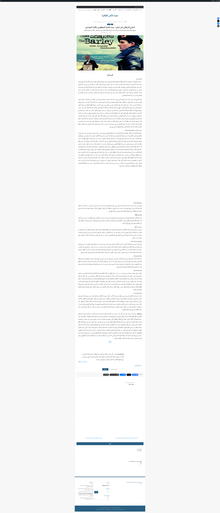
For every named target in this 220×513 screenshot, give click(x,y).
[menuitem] (219, 1)
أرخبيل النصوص (134, 10)
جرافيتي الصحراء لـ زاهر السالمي (83, 492)
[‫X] (130, 384)
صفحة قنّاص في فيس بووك (110, 3)
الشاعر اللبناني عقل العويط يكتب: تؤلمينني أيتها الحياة (86, 498)
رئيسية (140, 10)
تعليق (110, 443)
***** (110, 342)
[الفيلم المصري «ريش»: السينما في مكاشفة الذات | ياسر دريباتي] (134, 456)
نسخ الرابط (105, 369)
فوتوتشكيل (139, 397)
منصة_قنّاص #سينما (137, 365)
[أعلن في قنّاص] (110, 471)
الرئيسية (124, 22)
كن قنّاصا (102, 10)
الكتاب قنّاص (108, 10)
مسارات (114, 10)
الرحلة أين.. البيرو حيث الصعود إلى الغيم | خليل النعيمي (86, 495)
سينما (117, 22)
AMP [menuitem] (212, 0)
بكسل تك (101, 507)
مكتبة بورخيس (127, 10)
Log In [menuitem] (217, 0)
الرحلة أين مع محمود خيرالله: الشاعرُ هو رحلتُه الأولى (86, 486)
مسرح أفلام (120, 22)
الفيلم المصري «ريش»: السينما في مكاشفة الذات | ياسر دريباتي (135, 462)
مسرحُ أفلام (120, 10)
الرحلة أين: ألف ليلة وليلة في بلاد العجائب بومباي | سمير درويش (85, 489)
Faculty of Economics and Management (85, 493)
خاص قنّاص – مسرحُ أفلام (82, 362)
